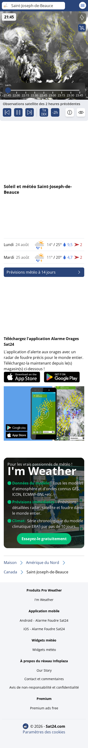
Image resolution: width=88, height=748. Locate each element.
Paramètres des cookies (44, 732)
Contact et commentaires (44, 679)
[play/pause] (18, 112)
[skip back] (7, 112)
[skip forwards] (29, 112)
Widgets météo (44, 649)
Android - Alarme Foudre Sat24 (44, 620)
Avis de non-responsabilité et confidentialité (44, 687)
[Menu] (82, 5)
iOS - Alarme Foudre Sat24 (44, 629)
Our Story (44, 670)
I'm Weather (44, 599)
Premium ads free (44, 708)
